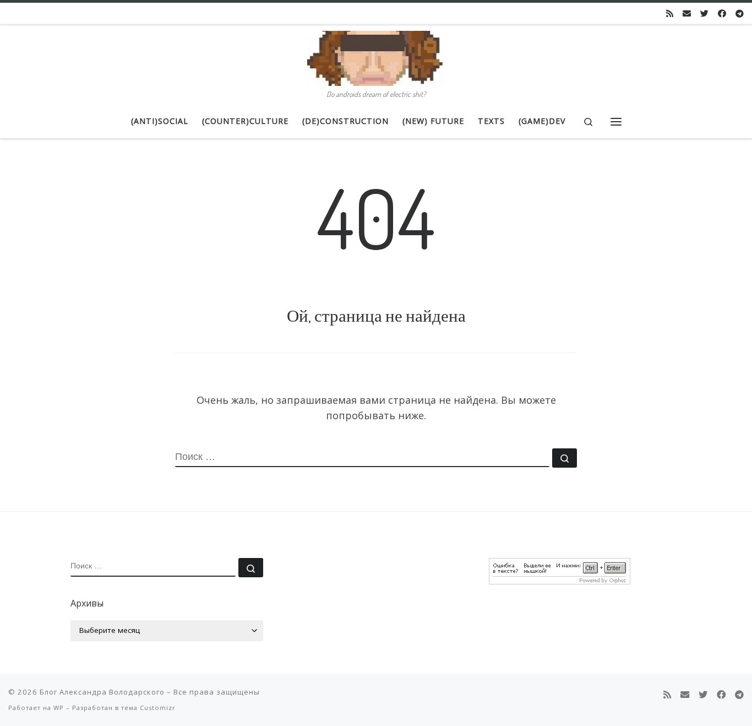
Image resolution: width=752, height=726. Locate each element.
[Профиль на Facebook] (722, 13)
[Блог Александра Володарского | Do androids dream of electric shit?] (376, 55)
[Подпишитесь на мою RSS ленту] (669, 13)
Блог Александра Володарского (102, 692)
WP (58, 707)
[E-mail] (687, 13)
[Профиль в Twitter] (704, 13)
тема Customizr (148, 707)
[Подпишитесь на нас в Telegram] (739, 13)
